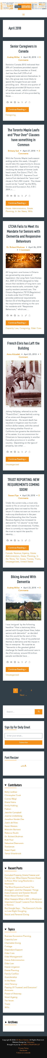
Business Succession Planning (18, 936)
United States (26, 561)
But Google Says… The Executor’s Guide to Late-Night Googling (23, 910)
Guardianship (11, 977)
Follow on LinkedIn (23, 1053)
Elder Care (36, 328)
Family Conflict (12, 973)
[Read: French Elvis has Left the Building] (23, 383)
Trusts (37, 558)
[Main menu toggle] (23, 14)
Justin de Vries (11, 822)
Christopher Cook (13, 795)
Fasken (8, 809)
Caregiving (11, 114)
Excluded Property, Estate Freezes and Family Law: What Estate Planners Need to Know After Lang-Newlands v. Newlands (23, 879)
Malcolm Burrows (12, 829)
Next (23, 695)
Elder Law (9, 963)
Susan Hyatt (10, 850)
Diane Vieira (10, 802)
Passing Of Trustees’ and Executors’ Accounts (21, 989)
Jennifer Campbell (13, 812)
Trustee (30, 558)
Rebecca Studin (12, 832)
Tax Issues (20, 558)
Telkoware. (31, 1042)
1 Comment (24, 250)
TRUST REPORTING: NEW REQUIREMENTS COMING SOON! (24, 484)
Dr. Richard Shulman (14, 836)
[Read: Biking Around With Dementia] (23, 607)
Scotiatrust (9, 846)
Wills (30, 211)
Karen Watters (11, 826)
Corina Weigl (11, 798)
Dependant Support (13, 949)
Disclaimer (23, 1050)
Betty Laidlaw (11, 791)
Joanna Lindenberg (13, 815)
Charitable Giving (13, 943)
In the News (21, 211)
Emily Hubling (11, 805)
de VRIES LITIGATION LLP (30, 1044)
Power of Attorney (13, 993)
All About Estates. (22, 1040)
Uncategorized (12, 464)
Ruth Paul (9, 839)
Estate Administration (16, 208)
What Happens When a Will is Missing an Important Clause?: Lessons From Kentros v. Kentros (23, 902)
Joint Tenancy (11, 984)
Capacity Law (12, 328)
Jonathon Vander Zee (14, 819)
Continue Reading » (17, 110)
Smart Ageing (11, 997)
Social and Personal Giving (17, 914)
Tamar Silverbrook (13, 853)
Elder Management (13, 956)
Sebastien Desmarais (14, 843)
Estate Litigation (12, 967)
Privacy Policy (23, 1048)
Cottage (8, 946)
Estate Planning (28, 556)
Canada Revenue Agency (17, 553)
